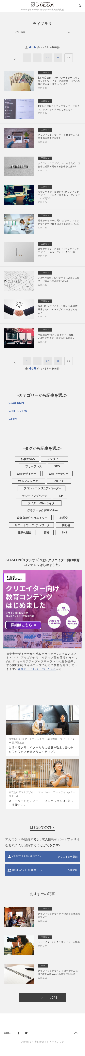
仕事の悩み (25, 532)
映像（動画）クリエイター (32, 518)
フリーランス (33, 466)
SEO (57, 466)
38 (58, 57)
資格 (46, 532)
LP (61, 496)
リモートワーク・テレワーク (32, 525)
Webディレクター (29, 481)
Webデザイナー (26, 473)
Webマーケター (58, 473)
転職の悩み (28, 459)
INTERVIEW (19, 411)
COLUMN (17, 403)
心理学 (64, 518)
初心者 (66, 525)
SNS (64, 532)
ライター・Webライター (42, 503)
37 (47, 57)
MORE (53, 997)
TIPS (14, 419)
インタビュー (55, 459)
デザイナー (60, 481)
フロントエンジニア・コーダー (42, 488)
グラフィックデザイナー (42, 510)
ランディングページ (34, 496)
